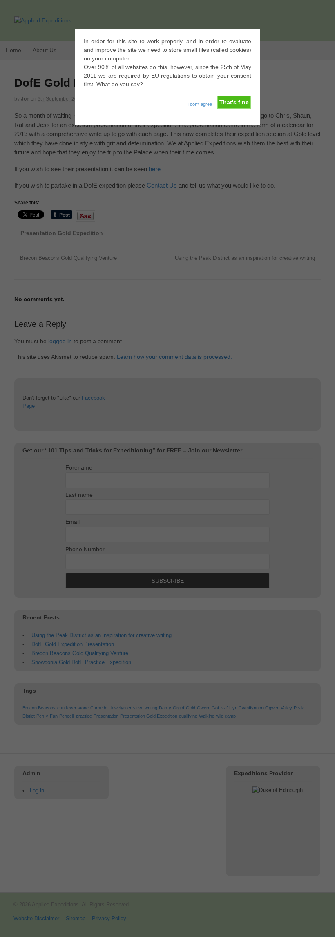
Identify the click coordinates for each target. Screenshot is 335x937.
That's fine (234, 102)
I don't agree (200, 104)
